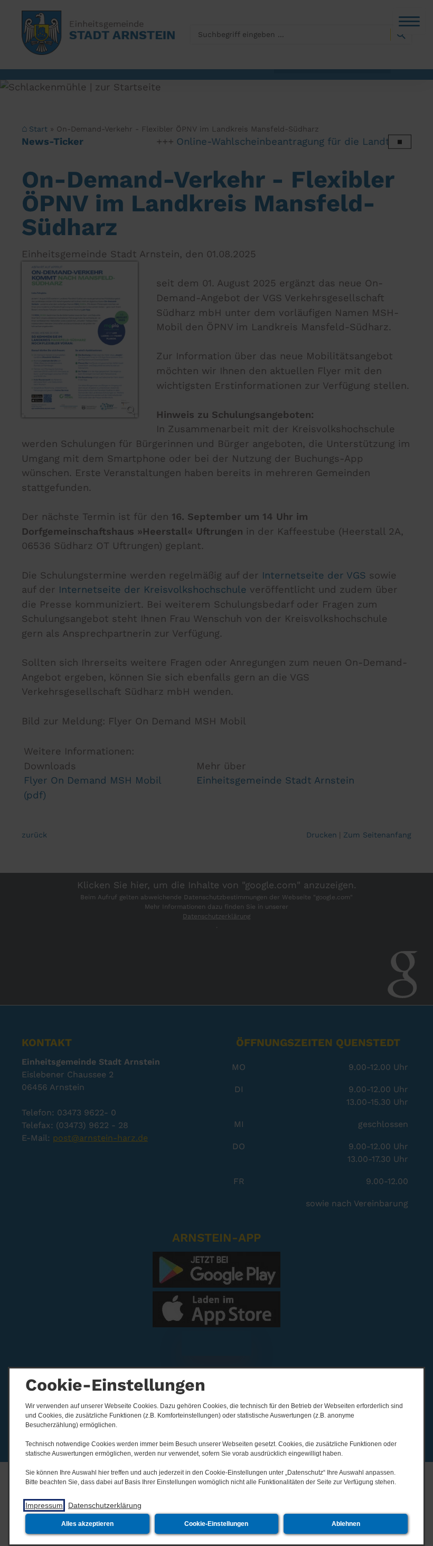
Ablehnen (346, 1524)
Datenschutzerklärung (105, 1505)
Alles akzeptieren (87, 1524)
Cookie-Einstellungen (216, 1524)
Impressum (44, 1505)
